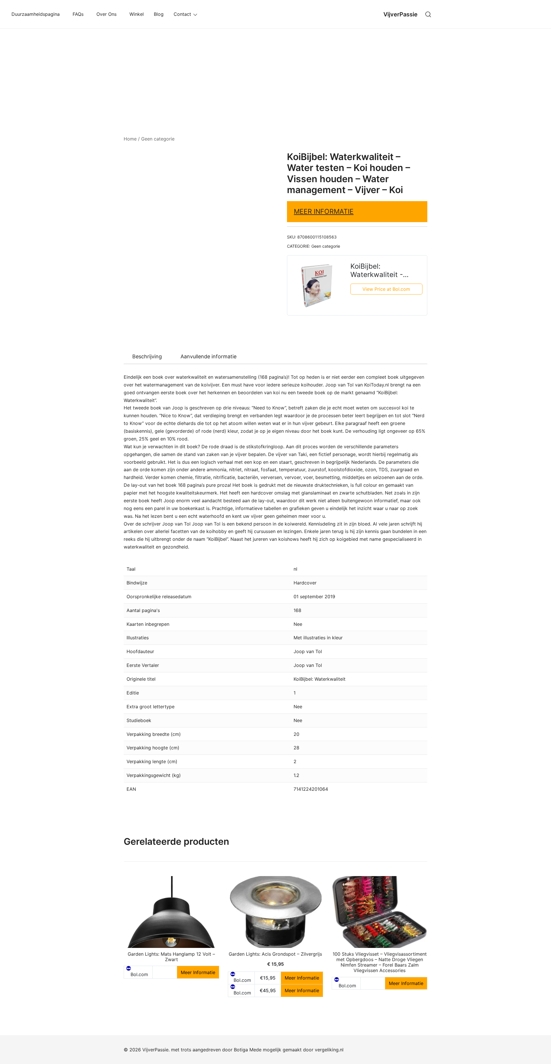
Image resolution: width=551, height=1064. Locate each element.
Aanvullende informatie (208, 356)
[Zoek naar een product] (428, 14)
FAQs (79, 14)
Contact (182, 14)
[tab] (147, 356)
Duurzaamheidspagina (37, 14)
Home (130, 139)
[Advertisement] (275, 72)
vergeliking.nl (329, 1050)
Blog (159, 14)
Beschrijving (147, 356)
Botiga (241, 1050)
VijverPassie (400, 14)
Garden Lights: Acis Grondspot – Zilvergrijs (275, 954)
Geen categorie (157, 139)
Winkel (136, 14)
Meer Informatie (324, 211)
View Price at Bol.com (386, 289)
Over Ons (107, 14)
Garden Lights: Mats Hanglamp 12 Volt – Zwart (171, 956)
